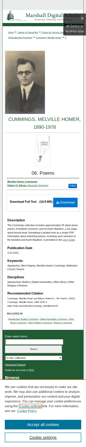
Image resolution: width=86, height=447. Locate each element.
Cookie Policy (27, 411)
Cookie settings (30, 406)
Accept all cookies (43, 424)
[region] (43, 413)
